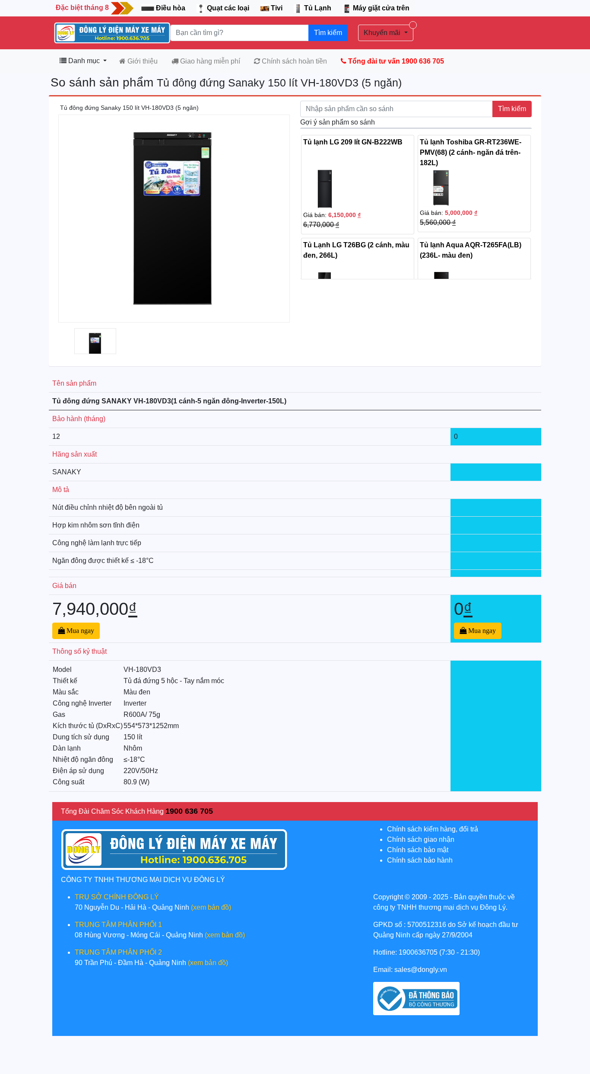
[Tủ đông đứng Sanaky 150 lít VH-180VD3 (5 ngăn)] (95, 346)
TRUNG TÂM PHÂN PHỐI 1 (118, 924)
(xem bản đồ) (211, 907)
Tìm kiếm (328, 32)
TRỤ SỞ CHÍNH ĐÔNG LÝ (117, 897)
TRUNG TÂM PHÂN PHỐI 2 (118, 952)
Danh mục (84, 60)
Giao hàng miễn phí (209, 61)
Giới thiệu (142, 61)
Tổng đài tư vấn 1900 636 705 (395, 61)
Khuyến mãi (383, 32)
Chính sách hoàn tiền (293, 61)
